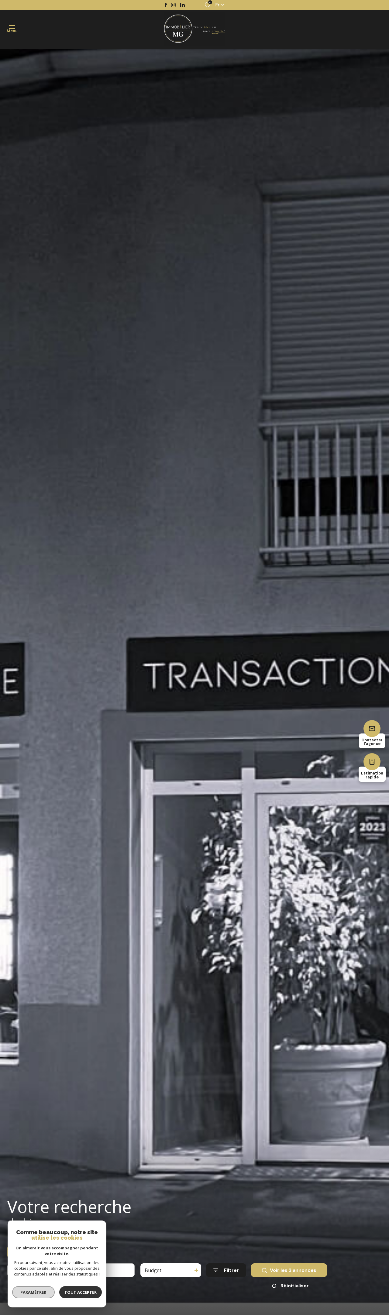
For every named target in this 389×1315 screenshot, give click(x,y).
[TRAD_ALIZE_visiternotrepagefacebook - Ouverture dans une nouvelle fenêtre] (166, 5)
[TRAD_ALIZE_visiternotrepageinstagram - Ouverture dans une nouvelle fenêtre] (173, 5)
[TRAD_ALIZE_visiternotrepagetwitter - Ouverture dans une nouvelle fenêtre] (182, 5)
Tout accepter (80, 1292)
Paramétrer (33, 1292)
